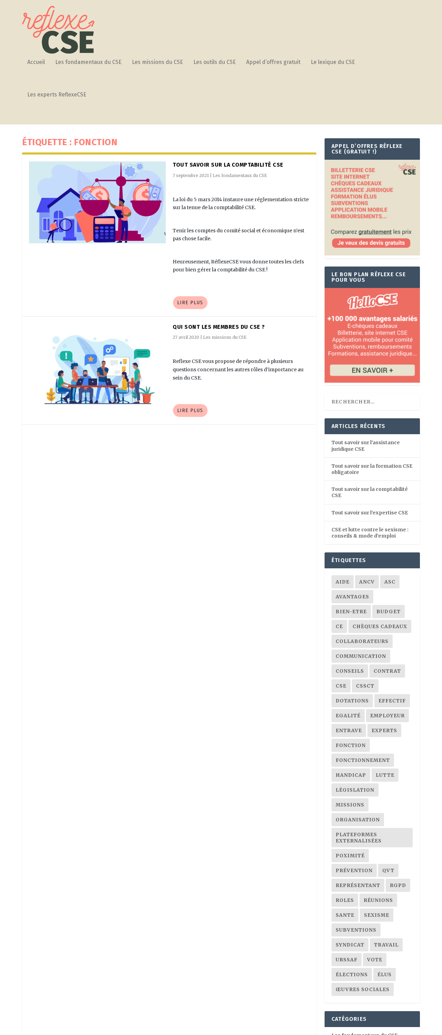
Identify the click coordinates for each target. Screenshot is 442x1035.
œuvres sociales (363, 989)
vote (374, 960)
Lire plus (190, 303)
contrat (387, 671)
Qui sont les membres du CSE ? (219, 327)
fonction (351, 745)
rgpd (398, 885)
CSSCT (365, 686)
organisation (358, 820)
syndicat (350, 945)
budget (388, 611)
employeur (387, 715)
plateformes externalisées (359, 837)
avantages (352, 597)
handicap (351, 775)
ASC (389, 582)
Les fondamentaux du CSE (88, 62)
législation (355, 790)
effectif (392, 701)
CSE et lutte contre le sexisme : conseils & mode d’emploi (370, 532)
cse (341, 686)
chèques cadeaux (380, 626)
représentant (358, 885)
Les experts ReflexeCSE (56, 95)
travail (386, 945)
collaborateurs (362, 641)
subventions (356, 930)
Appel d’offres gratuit (273, 62)
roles (345, 900)
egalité (348, 715)
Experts (384, 730)
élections (352, 974)
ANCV (367, 582)
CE (339, 626)
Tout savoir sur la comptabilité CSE (228, 164)
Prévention (354, 870)
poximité (350, 855)
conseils (350, 671)
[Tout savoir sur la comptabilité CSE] (97, 202)
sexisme (376, 915)
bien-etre (351, 611)
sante (345, 915)
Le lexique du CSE (333, 62)
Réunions (378, 900)
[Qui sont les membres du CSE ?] (97, 364)
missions (350, 805)
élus (384, 974)
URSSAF (346, 960)
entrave (349, 730)
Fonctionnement (363, 760)
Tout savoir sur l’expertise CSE (370, 513)
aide (342, 582)
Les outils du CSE (214, 62)
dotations (352, 701)
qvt (388, 870)
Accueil (36, 62)
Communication (361, 656)
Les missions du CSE (157, 62)
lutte (385, 775)
